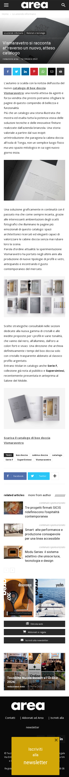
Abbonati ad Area (33, 718)
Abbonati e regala (36, 632)
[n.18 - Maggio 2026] (50, 599)
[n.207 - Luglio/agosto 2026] (19, 599)
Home (5, 14)
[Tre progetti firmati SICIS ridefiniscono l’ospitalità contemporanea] (13, 508)
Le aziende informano (24, 14)
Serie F (9, 459)
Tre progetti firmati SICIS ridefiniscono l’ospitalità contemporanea (43, 512)
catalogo (57, 455)
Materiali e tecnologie (35, 33)
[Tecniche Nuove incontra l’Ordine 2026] (34, 671)
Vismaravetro (43, 459)
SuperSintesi (24, 459)
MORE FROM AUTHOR (39, 495)
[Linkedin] (61, 739)
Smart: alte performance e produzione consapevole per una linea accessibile (44, 534)
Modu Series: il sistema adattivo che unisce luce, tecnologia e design (42, 556)
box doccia (22, 455)
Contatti (10, 718)
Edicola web (36, 623)
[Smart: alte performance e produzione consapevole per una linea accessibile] (13, 530)
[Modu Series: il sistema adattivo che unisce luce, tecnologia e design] (13, 552)
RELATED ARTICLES (14, 495)
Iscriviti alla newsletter (36, 640)
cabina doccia (40, 455)
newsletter (36, 762)
